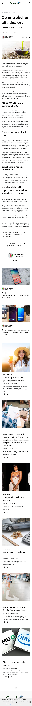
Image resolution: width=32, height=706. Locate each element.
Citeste (12, 705)
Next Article (5, 303)
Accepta (19, 705)
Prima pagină (6, 12)
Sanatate (10, 374)
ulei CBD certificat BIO (15, 234)
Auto (4, 549)
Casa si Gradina (11, 431)
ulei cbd (5, 234)
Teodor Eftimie (9, 36)
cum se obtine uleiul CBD (18, 233)
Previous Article (8, 266)
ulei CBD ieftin (6, 236)
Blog (14, 12)
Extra (8, 494)
